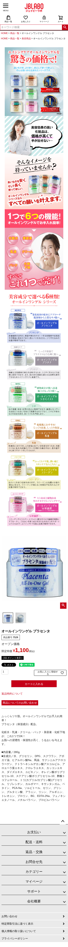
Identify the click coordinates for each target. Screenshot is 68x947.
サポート (34, 891)
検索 (65, 27)
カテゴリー (34, 872)
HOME (4, 33)
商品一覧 (8, 22)
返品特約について (12, 693)
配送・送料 (34, 842)
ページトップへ (63, 821)
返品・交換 (34, 852)
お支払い (34, 832)
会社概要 (34, 901)
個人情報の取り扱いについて (19, 931)
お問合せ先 (34, 862)
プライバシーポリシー (15, 938)
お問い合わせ (9, 916)
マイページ (44, 22)
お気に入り (25, 22)
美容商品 (26, 38)
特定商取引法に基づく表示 (17, 923)
